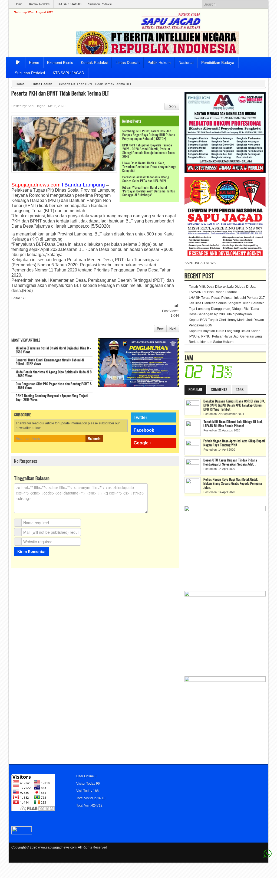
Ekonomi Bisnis (60, 62)
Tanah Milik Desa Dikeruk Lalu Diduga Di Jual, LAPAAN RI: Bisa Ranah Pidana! (233, 423)
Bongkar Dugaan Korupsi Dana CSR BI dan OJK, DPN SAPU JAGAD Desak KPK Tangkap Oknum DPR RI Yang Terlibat (234, 405)
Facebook (144, 430)
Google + (143, 443)
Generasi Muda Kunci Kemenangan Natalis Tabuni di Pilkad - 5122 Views (50, 362)
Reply (171, 106)
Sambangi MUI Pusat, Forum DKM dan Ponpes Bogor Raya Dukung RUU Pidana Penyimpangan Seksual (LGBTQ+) (148, 135)
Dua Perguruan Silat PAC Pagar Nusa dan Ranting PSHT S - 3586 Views (54, 385)
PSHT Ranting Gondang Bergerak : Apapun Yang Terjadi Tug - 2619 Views (52, 397)
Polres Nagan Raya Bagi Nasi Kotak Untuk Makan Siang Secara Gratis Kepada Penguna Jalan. (232, 483)
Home (18, 4)
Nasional (186, 62)
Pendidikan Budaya (217, 62)
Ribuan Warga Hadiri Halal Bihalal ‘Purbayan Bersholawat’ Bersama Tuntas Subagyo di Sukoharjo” (148, 191)
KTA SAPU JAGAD (69, 4)
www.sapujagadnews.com (57, 847)
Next (172, 328)
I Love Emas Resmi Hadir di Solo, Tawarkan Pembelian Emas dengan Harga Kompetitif (149, 166)
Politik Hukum (159, 62)
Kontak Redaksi (39, 4)
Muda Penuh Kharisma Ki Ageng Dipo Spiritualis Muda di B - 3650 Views (54, 373)
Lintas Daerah (128, 62)
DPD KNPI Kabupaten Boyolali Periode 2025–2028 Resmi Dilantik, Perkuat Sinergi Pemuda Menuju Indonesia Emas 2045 (148, 151)
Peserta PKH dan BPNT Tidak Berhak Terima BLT (60, 93)
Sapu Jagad (36, 106)
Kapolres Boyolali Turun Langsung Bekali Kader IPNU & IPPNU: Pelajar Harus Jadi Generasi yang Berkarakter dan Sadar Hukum (225, 336)
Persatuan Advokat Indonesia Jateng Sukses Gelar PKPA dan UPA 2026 (145, 179)
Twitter (140, 417)
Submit (94, 438)
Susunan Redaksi (99, 4)
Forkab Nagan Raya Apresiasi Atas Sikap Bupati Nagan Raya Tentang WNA (234, 442)
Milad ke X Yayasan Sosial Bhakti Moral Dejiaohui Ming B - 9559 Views (53, 350)
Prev (160, 328)
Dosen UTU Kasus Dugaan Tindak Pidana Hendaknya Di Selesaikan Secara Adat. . (230, 462)
